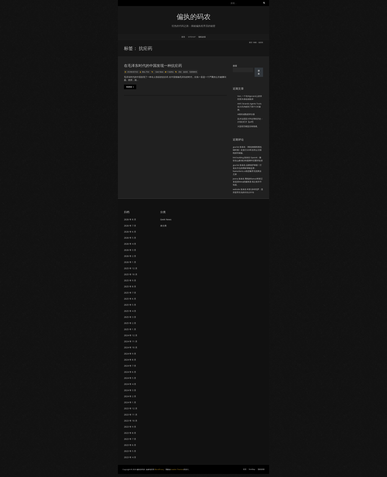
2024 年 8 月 (130, 359)
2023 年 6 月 (130, 445)
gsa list (236, 147)
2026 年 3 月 (130, 250)
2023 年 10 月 (130, 420)
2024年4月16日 (132, 72)
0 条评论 (171, 72)
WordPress (159, 469)
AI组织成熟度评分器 (246, 114)
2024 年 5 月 (130, 378)
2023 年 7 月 (130, 439)
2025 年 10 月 (130, 274)
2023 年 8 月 (130, 432)
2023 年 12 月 (130, 408)
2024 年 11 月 (130, 341)
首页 (183, 37)
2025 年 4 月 (130, 311)
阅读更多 (129, 87)
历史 (180, 72)
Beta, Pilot (145, 72)
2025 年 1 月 (130, 329)
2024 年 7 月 (130, 365)
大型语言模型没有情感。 (248, 126)
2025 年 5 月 (130, 304)
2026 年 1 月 (130, 262)
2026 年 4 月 (130, 243)
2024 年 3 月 (130, 390)
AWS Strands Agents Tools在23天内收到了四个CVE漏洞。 (249, 106)
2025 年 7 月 (130, 292)
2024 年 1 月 (130, 402)
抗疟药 (185, 72)
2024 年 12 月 (130, 335)
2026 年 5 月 (130, 237)
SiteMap (191, 37)
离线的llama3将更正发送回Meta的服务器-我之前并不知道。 (248, 181)
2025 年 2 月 (130, 323)
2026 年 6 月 (130, 231)
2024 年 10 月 (130, 347)
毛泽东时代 (193, 72)
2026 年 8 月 (130, 219)
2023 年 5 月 (130, 451)
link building (238, 157)
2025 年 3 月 (130, 317)
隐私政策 (202, 37)
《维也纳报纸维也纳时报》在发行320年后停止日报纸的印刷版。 (247, 150)
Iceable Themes (177, 469)
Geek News (159, 72)
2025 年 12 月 (130, 268)
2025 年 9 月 (130, 280)
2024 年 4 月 (130, 384)
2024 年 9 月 (130, 353)
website (236, 189)
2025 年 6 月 (130, 298)
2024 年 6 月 (130, 371)
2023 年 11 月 (130, 414)
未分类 (163, 225)
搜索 (235, 65)
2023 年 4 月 (130, 457)
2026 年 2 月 (130, 256)
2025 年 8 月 (130, 286)
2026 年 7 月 (130, 225)
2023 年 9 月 (130, 426)
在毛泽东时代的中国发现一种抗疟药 (153, 65)
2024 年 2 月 (130, 396)
